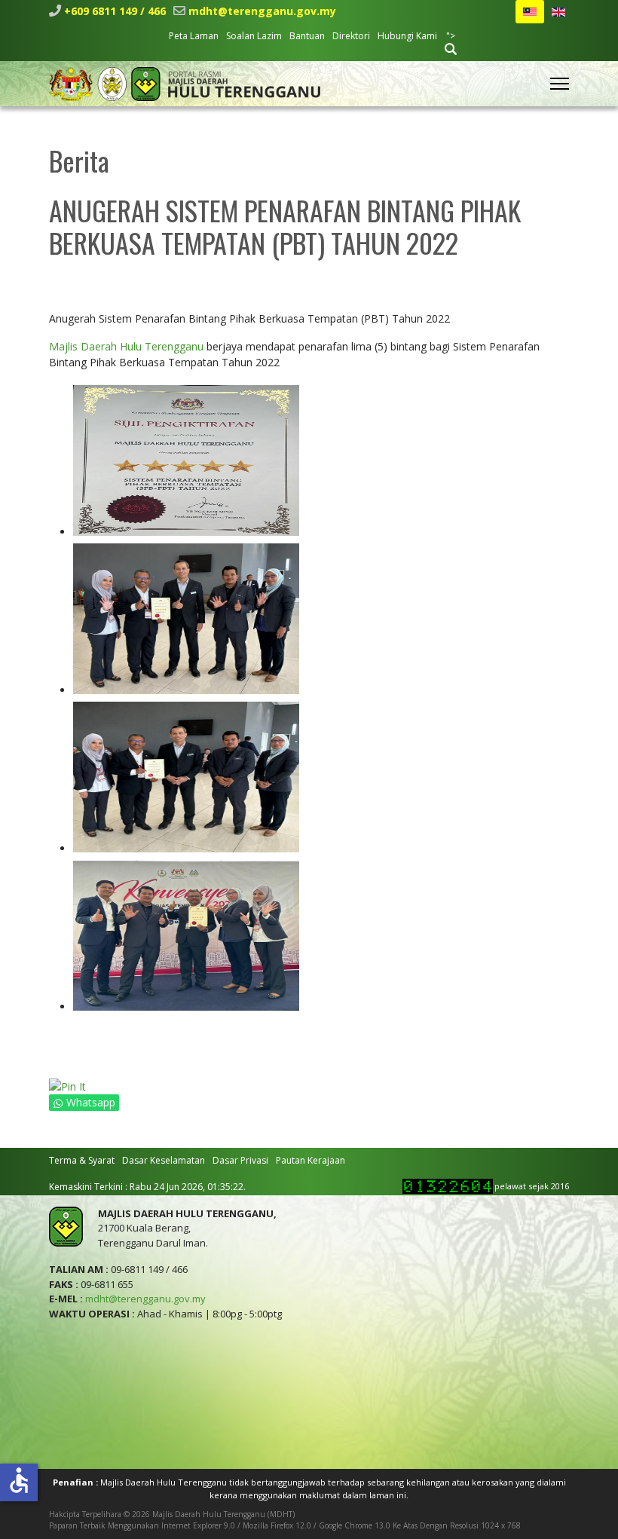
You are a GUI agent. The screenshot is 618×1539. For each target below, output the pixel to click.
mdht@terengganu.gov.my (262, 11)
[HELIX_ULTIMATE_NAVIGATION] (559, 83)
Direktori (351, 35)
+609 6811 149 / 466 (115, 11)
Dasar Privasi (240, 1160)
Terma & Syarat (82, 1160)
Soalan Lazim (254, 35)
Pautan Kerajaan (310, 1160)
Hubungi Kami (407, 35)
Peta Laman (194, 35)
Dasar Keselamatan (163, 1160)
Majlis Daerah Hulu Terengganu (126, 346)
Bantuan (307, 35)
